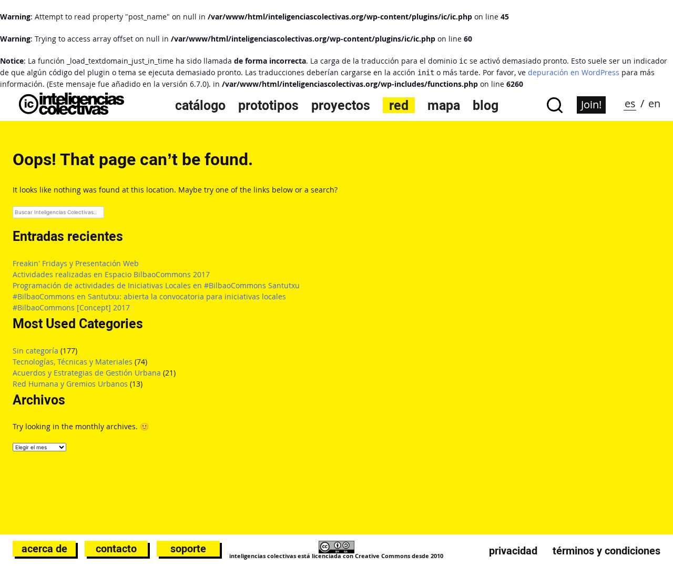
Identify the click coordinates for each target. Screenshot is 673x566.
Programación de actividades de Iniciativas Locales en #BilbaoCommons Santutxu (156, 285)
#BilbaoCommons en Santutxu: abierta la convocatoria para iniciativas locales (149, 296)
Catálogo (200, 105)
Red (399, 105)
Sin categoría (35, 351)
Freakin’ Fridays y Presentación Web (76, 263)
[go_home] (71, 112)
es (630, 103)
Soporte (188, 548)
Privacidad (513, 550)
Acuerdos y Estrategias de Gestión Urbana (87, 373)
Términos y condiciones (606, 550)
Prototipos (268, 105)
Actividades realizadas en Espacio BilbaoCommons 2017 (111, 274)
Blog (485, 105)
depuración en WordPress (573, 72)
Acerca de (44, 548)
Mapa (443, 105)
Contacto (116, 548)
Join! (591, 104)
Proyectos (340, 105)
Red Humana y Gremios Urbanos (70, 384)
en (654, 103)
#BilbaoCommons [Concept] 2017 (71, 307)
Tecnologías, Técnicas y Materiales (72, 362)
